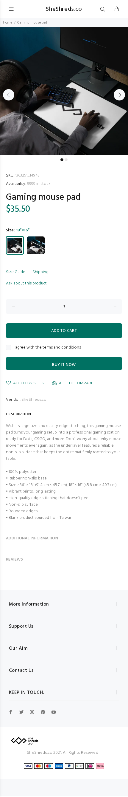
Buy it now (64, 364)
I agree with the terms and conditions (47, 347)
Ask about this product (26, 283)
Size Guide (15, 272)
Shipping (40, 272)
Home (7, 23)
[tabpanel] (64, 91)
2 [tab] (66, 159)
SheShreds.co (33, 399)
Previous (8, 94)
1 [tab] (61, 159)
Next (119, 94)
